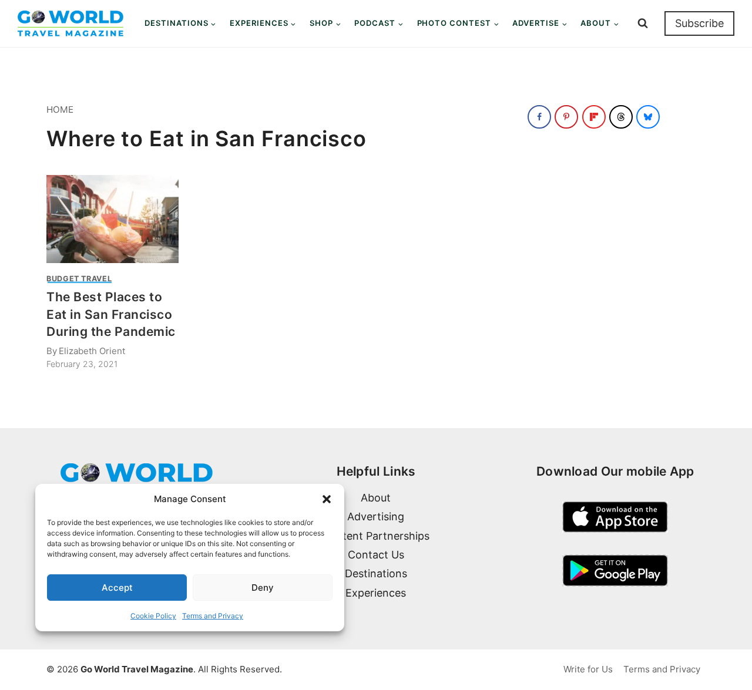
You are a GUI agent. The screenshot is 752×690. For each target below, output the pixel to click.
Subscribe (699, 23)
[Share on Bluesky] (648, 117)
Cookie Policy (153, 615)
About (376, 498)
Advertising (375, 516)
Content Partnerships (375, 536)
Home (59, 109)
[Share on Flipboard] (594, 117)
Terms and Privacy (212, 615)
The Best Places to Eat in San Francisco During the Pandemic (111, 314)
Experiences (375, 593)
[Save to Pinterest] (566, 117)
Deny (262, 587)
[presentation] (112, 219)
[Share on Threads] (621, 117)
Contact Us (376, 554)
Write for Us (588, 669)
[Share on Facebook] (539, 117)
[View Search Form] (643, 23)
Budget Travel (79, 278)
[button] (327, 499)
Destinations (376, 573)
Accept (117, 587)
